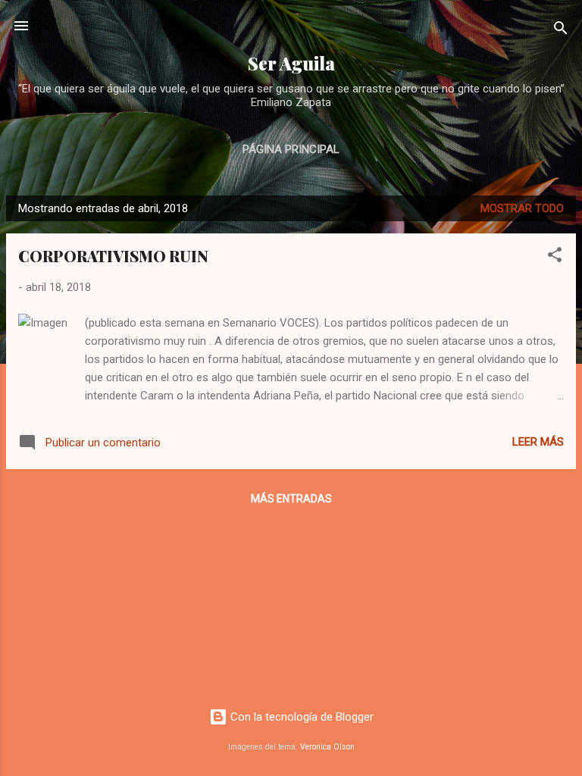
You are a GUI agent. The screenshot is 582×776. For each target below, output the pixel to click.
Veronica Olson (327, 747)
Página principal (291, 149)
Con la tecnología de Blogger (300, 717)
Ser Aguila (291, 63)
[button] (555, 257)
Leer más (538, 442)
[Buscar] (561, 31)
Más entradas (291, 499)
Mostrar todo (522, 208)
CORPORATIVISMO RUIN (113, 256)
